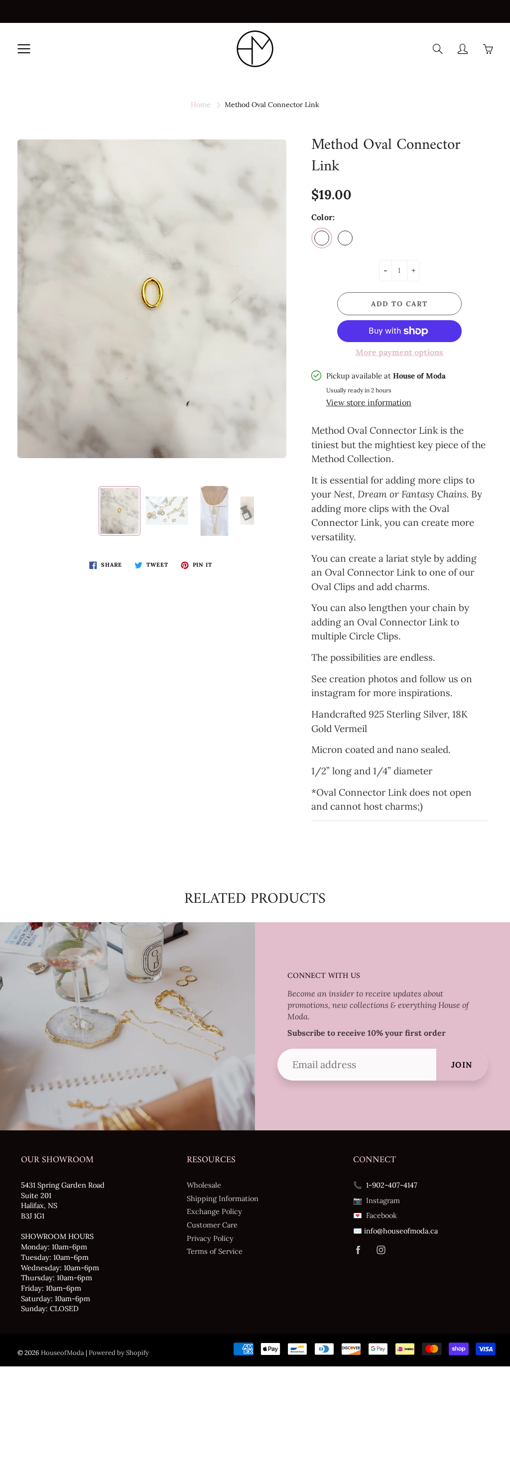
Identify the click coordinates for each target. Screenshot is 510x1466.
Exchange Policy (214, 1211)
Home (201, 104)
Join (462, 1065)
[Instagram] (381, 1250)
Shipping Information (222, 1198)
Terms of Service (215, 1251)
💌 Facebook (375, 1215)
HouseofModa (62, 1352)
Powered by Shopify (119, 1352)
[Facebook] (358, 1250)
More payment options (399, 352)
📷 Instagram (376, 1200)
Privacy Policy (210, 1238)
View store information (368, 402)
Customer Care (212, 1224)
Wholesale (204, 1185)
